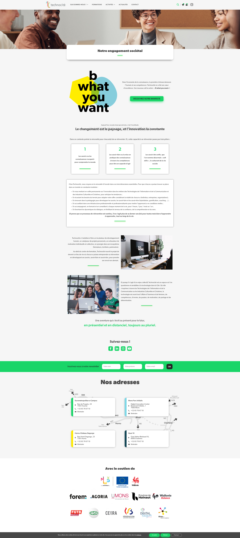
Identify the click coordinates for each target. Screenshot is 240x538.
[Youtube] (129, 348)
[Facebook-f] (110, 348)
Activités (109, 4)
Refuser (165, 535)
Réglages (176, 535)
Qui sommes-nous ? (78, 4)
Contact (135, 4)
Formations (97, 4)
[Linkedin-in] (117, 348)
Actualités (123, 4)
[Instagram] (123, 348)
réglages (138, 535)
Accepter (154, 535)
